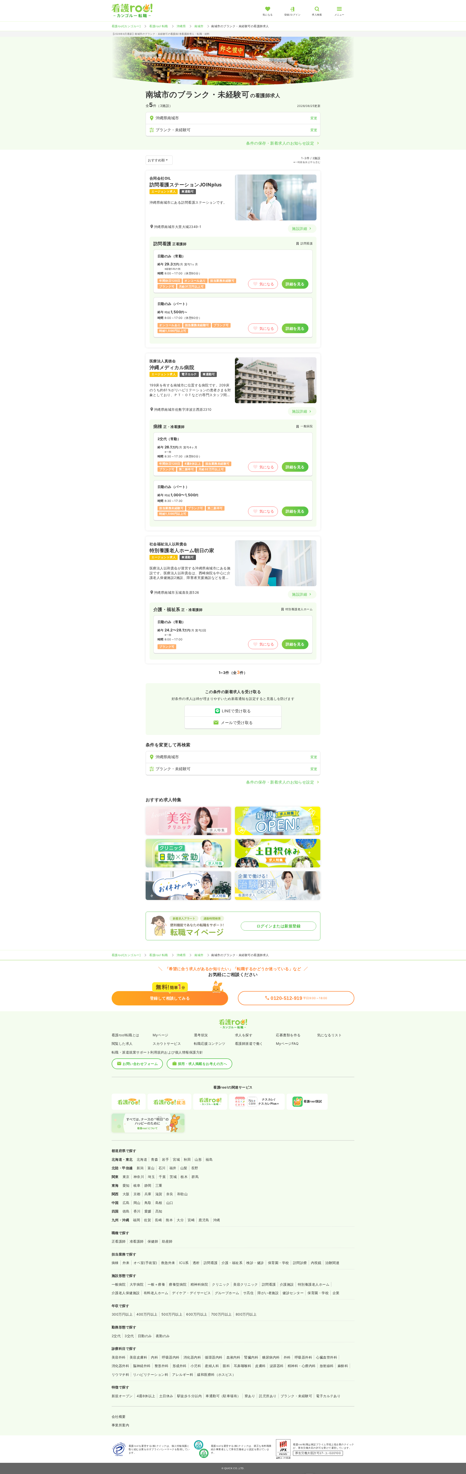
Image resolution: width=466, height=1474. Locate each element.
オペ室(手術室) (145, 1263)
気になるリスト (329, 1035)
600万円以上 (196, 1314)
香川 (137, 1211)
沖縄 (216, 1220)
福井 (172, 1168)
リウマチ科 (120, 1374)
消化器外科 (120, 1366)
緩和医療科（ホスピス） (216, 1374)
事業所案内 (120, 1425)
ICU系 (184, 1263)
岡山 (137, 1203)
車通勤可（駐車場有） (223, 1396)
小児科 (196, 1366)
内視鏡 (316, 1263)
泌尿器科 (277, 1366)
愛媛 (147, 1211)
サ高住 (248, 1293)
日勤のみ (145, 1336)
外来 (126, 1263)
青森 (154, 1159)
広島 (126, 1203)
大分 (180, 1220)
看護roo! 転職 (158, 26)
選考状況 (201, 1035)
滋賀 (158, 1194)
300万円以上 (122, 1314)
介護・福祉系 (232, 1263)
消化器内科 (192, 1357)
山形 (198, 1159)
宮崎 (191, 1220)
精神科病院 (199, 1284)
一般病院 (119, 1284)
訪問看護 (211, 1263)
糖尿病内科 (271, 1357)
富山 (151, 1168)
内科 (154, 1357)
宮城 (176, 1159)
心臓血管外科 (326, 1357)
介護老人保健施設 (126, 1293)
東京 (126, 1177)
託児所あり (267, 1396)
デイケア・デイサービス (191, 1293)
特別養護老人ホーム (313, 1284)
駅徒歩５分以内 (189, 1396)
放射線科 (327, 1366)
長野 (194, 1168)
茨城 (173, 1177)
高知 (158, 1211)
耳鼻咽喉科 (242, 1366)
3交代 (129, 1336)
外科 (287, 1357)
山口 (169, 1203)
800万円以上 (246, 1314)
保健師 (153, 1241)
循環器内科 (213, 1357)
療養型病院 (177, 1284)
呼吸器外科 (303, 1357)
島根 (158, 1203)
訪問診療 (300, 1263)
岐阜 (137, 1185)
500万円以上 (171, 1314)
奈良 (169, 1194)
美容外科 (119, 1357)
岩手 (165, 1159)
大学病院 (137, 1284)
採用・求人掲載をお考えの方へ (202, 1064)
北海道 (142, 1159)
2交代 (116, 1336)
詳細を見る (295, 284)
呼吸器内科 (170, 1357)
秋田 (187, 1159)
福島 (209, 1159)
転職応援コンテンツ (209, 1043)
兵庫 (147, 1194)
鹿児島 (204, 1220)
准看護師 (137, 1241)
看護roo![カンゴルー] (126, 26)
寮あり (250, 1396)
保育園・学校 (278, 1263)
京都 (137, 1194)
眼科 (226, 1366)
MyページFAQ (287, 1043)
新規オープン (122, 1396)
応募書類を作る (288, 1035)
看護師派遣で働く (249, 1043)
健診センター (293, 1293)
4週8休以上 (146, 1396)
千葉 (162, 1177)
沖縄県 (181, 26)
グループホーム (227, 1293)
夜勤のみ (163, 1336)
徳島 (126, 1211)
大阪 (126, 1194)
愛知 (126, 1185)
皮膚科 (260, 1366)
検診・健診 (255, 1263)
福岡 (136, 1220)
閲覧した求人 (122, 1043)
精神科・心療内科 (302, 1366)
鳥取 (147, 1203)
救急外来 (168, 1263)
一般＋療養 (156, 1284)
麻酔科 (343, 1366)
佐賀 (147, 1220)
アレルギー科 (182, 1374)
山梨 (183, 1168)
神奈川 (138, 1177)
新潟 (140, 1168)
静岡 (147, 1185)
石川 (162, 1168)
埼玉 (151, 1177)
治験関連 (332, 1263)
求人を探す (243, 1035)
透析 (196, 1263)
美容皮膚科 (138, 1357)
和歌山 (182, 1194)
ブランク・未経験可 (296, 1396)
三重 (158, 1185)
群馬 (195, 1177)
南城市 (198, 26)
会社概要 (119, 1416)
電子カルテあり (328, 1396)
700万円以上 (221, 1314)
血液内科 (233, 1357)
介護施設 (287, 1284)
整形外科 (162, 1366)
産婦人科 (212, 1366)
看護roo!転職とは (125, 1035)
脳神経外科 (141, 1366)
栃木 (184, 1177)
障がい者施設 (268, 1293)
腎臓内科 (251, 1357)
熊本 (169, 1220)
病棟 (115, 1263)
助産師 (167, 1241)
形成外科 (180, 1366)
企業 (336, 1293)
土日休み (166, 1396)
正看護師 (119, 1241)
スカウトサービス (167, 1043)
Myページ (160, 1035)
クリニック (220, 1284)
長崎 (158, 1220)
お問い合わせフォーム (140, 1064)
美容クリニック (245, 1284)
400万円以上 (146, 1314)
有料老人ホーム (156, 1293)
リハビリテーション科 (150, 1374)
